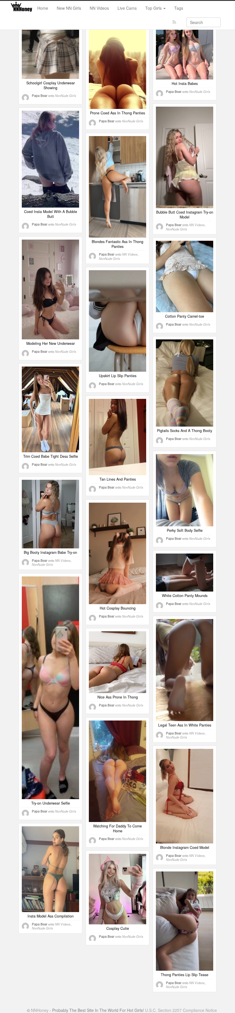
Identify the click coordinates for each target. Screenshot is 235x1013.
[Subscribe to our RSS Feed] (174, 22)
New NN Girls (69, 8)
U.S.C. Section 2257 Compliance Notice (181, 1010)
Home (42, 8)
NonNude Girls (65, 95)
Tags (178, 8)
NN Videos (99, 8)
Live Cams (127, 8)
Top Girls (154, 8)
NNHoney (39, 1010)
